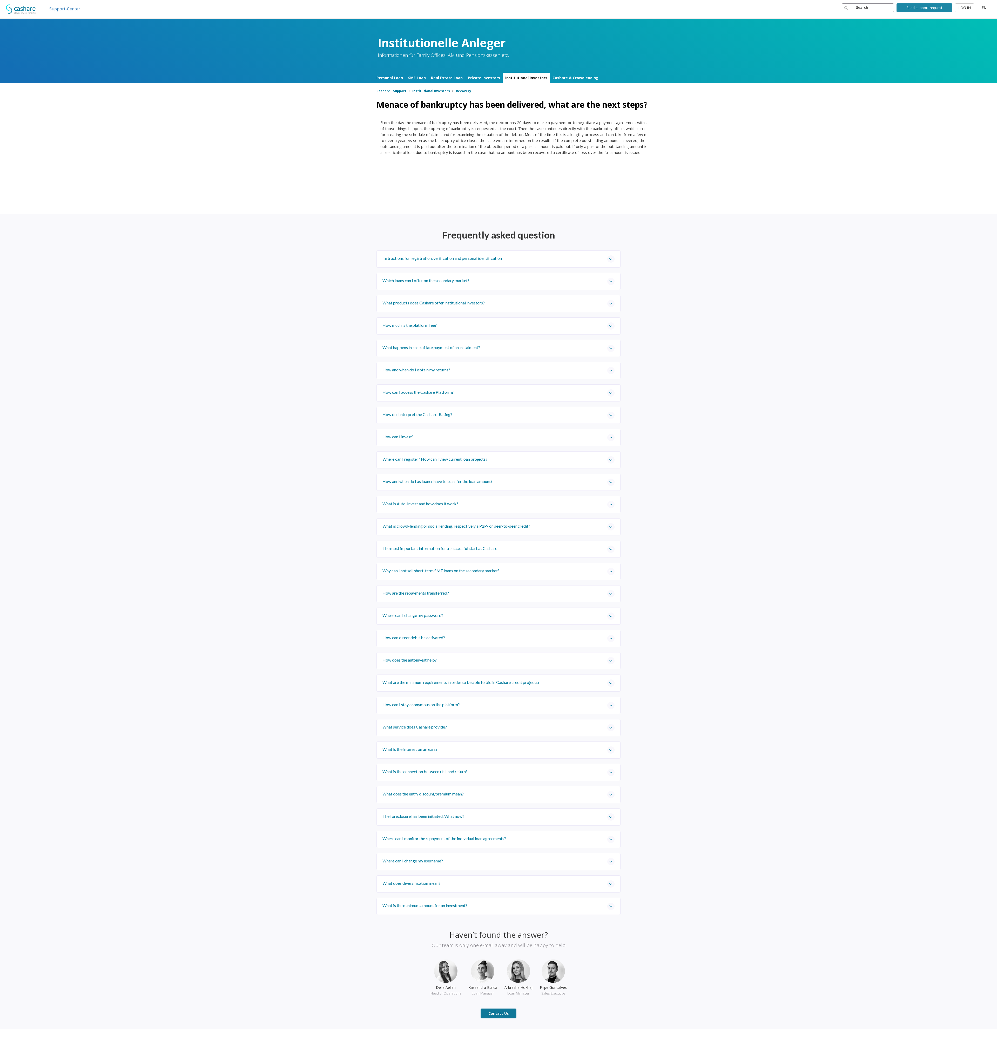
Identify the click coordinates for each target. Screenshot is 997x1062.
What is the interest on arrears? (409, 749)
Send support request (924, 7)
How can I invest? (398, 436)
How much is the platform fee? (409, 325)
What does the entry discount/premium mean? (423, 793)
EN (984, 7)
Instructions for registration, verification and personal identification (442, 258)
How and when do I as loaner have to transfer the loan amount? (437, 481)
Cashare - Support (391, 91)
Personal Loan (389, 77)
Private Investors (484, 77)
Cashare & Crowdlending (575, 77)
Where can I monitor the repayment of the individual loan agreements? (444, 838)
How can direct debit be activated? (413, 637)
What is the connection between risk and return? (425, 771)
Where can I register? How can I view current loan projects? (434, 459)
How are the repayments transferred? (415, 592)
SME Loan (417, 77)
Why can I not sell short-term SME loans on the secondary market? (441, 570)
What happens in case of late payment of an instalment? (431, 347)
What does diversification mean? (411, 883)
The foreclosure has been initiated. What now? (423, 816)
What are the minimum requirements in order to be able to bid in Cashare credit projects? (461, 682)
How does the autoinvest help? (409, 659)
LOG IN (964, 7)
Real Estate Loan (447, 77)
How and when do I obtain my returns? (416, 369)
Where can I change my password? (412, 615)
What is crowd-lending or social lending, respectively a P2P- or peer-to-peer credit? (456, 525)
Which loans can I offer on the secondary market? (425, 280)
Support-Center (64, 9)
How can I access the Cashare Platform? (418, 392)
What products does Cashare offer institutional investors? (433, 302)
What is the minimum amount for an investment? (424, 905)
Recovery (463, 91)
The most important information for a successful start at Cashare (439, 548)
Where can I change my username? (412, 860)
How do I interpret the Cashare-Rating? (417, 414)
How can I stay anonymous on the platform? (421, 704)
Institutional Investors (526, 77)
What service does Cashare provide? (414, 726)
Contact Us (498, 1013)
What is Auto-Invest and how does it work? (420, 503)
